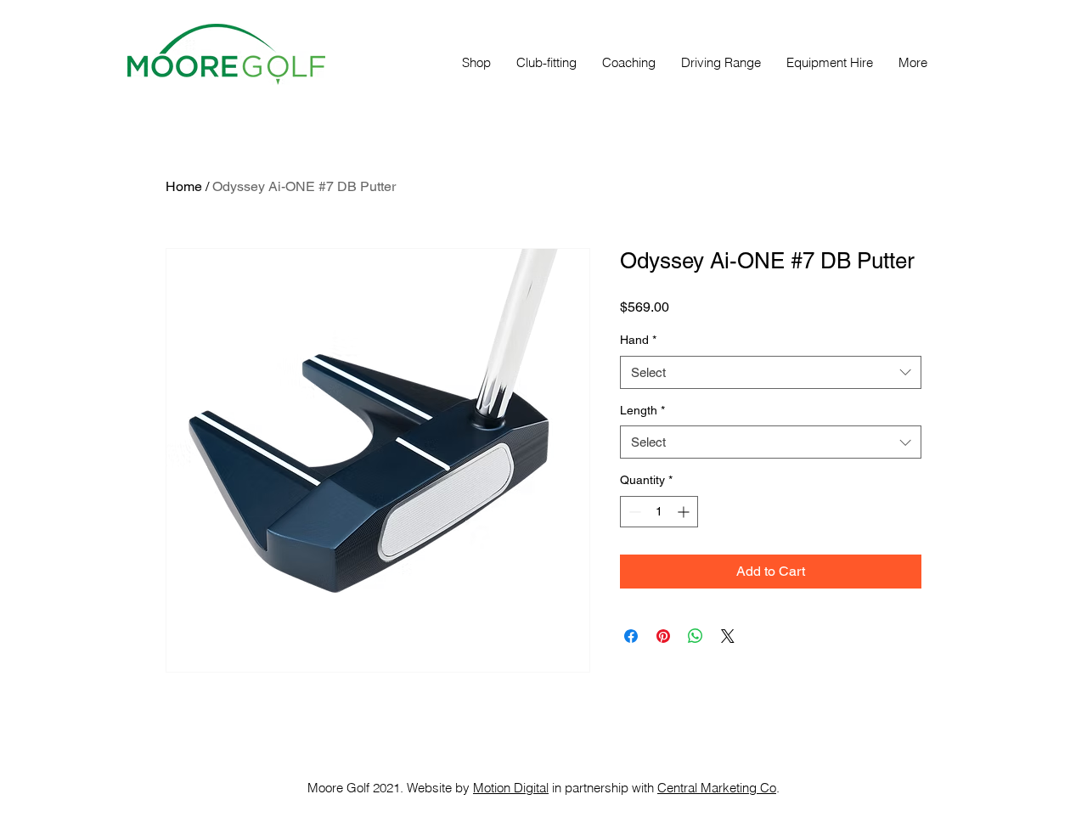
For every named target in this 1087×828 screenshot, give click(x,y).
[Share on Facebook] (631, 636)
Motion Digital (511, 788)
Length (642, 410)
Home (184, 186)
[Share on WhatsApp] (695, 636)
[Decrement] (633, 512)
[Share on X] (728, 636)
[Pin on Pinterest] (663, 636)
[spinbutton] (659, 512)
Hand (638, 339)
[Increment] (685, 512)
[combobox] (770, 372)
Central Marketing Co (716, 788)
